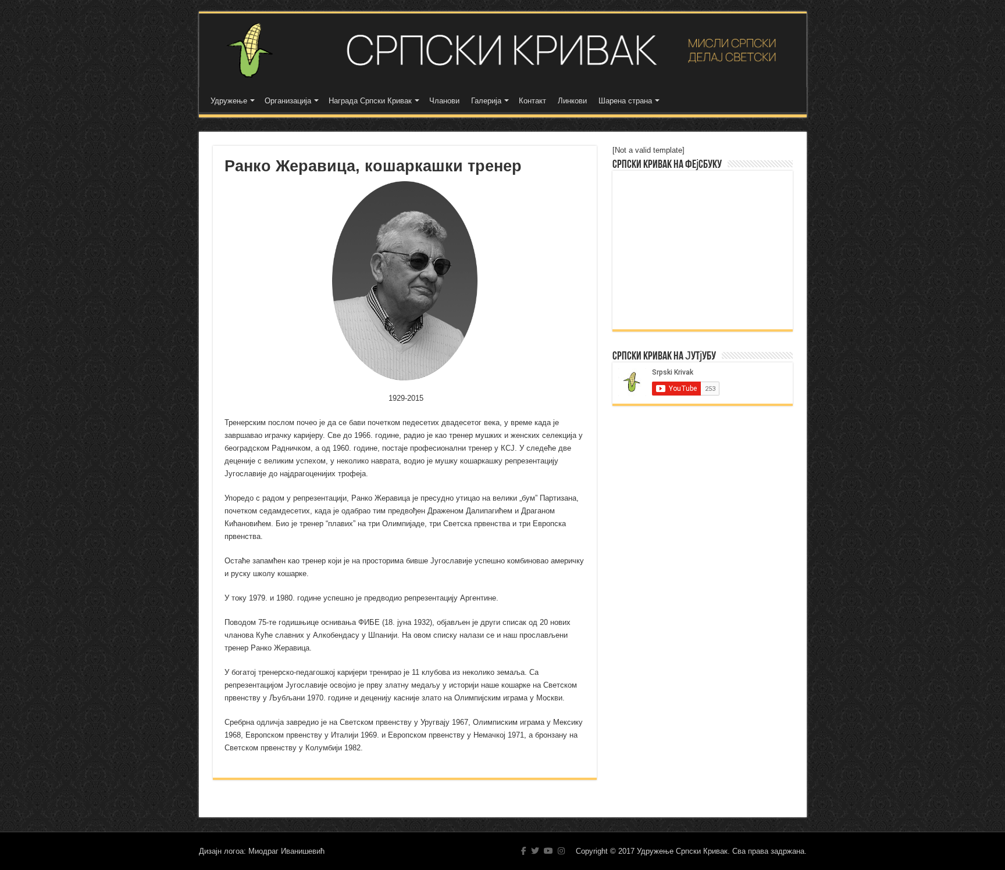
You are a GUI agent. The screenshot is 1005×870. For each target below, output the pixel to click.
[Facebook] (524, 851)
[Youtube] (548, 851)
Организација (288, 100)
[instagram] (561, 851)
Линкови (572, 100)
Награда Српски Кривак (370, 100)
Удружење (229, 100)
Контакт (532, 100)
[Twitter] (535, 851)
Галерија (486, 100)
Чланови (444, 100)
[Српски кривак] (503, 50)
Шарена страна (625, 100)
